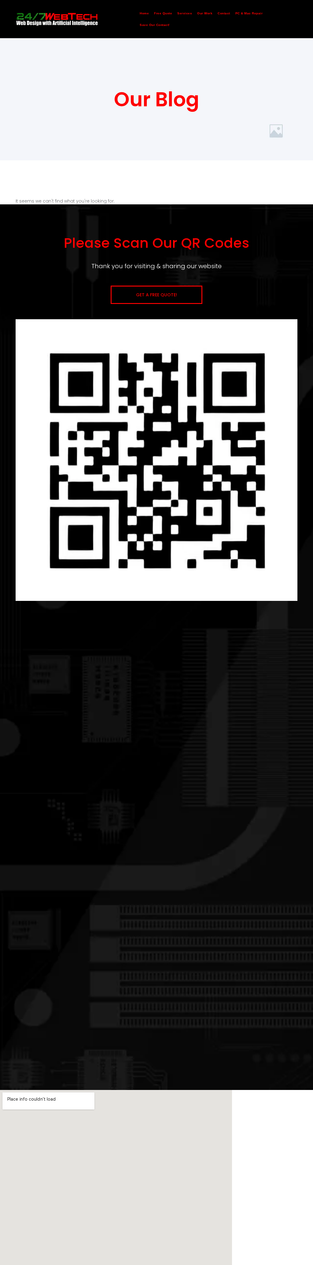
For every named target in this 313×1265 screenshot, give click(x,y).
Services (184, 13)
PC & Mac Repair (249, 13)
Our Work (204, 13)
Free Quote (163, 13)
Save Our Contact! (155, 25)
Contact (224, 13)
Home (144, 13)
